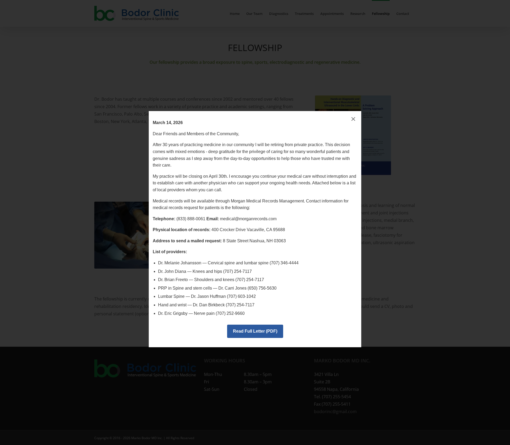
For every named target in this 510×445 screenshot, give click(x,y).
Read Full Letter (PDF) (255, 331)
